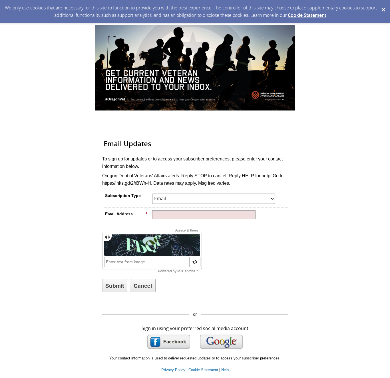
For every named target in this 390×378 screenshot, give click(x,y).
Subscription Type (123, 195)
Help (225, 370)
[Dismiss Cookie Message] (383, 5)
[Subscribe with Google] (221, 342)
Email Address (119, 214)
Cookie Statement (307, 15)
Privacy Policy (173, 370)
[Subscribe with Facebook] (168, 342)
